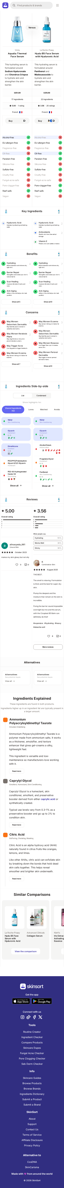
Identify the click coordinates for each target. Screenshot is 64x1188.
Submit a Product (32, 1099)
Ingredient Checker (32, 1037)
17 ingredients (17, 99)
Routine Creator (32, 1031)
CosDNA (32, 1161)
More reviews (48, 647)
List (22, 395)
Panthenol (40, 71)
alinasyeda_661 (17, 544)
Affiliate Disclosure (32, 1140)
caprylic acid (48, 799)
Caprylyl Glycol (20, 780)
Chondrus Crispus (18, 74)
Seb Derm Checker (32, 1063)
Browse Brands (32, 1088)
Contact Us (32, 1129)
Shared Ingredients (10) (13, 409)
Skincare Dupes (32, 1047)
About (32, 1118)
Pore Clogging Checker (32, 1058)
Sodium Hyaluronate (15, 71)
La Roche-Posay (47, 50)
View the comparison (26, 951)
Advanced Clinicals (36, 932)
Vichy (17, 50)
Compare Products (32, 1042)
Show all (14, 485)
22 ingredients (47, 99)
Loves (30, 409)
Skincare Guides (32, 1077)
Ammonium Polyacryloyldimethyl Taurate (30, 721)
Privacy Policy (32, 1145)
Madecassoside (43, 74)
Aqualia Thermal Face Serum (17, 55)
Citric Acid (17, 834)
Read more (16, 771)
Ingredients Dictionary (32, 1093)
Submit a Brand (32, 1104)
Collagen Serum (34, 935)
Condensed (41, 395)
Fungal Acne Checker (32, 1053)
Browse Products (32, 1083)
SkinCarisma (32, 1167)
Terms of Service (32, 1134)
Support (32, 1124)
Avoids (57, 409)
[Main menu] (57, 5)
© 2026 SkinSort (32, 1180)
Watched (43, 409)
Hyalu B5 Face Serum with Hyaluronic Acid (47, 55)
